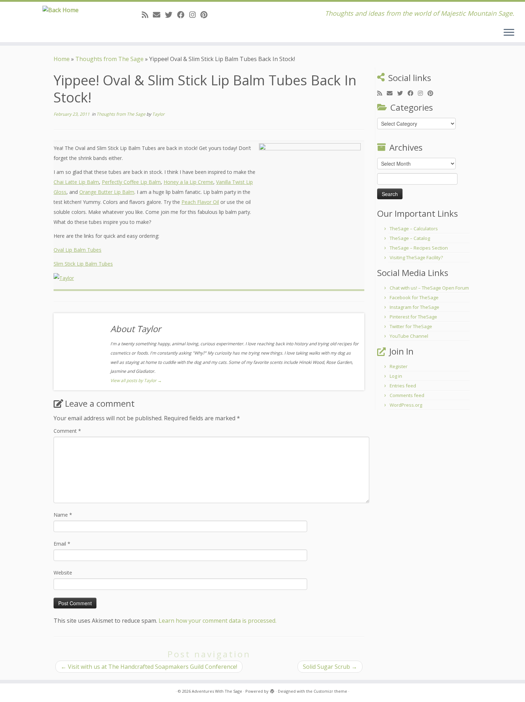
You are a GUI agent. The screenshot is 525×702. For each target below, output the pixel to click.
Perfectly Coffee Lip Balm (131, 182)
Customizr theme (330, 691)
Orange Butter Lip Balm (106, 192)
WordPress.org (406, 405)
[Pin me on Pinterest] (206, 15)
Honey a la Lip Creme (188, 182)
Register (399, 366)
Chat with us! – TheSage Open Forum (429, 288)
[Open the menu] (509, 32)
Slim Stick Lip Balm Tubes (83, 263)
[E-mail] (159, 15)
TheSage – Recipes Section (419, 248)
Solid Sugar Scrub (330, 667)
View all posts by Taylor (136, 380)
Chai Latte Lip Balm (76, 182)
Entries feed (403, 385)
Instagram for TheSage (414, 307)
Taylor (158, 114)
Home (62, 59)
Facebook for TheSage (414, 297)
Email (62, 543)
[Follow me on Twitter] (171, 15)
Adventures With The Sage (217, 691)
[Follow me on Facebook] (183, 15)
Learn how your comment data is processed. (217, 621)
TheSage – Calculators (414, 228)
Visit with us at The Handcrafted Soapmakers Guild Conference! (149, 667)
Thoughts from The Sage (109, 59)
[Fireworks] (310, 196)
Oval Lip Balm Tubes (77, 249)
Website (63, 572)
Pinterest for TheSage (413, 317)
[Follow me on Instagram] (194, 15)
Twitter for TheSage (411, 326)
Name (63, 514)
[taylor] (64, 277)
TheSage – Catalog (410, 238)
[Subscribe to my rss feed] (147, 15)
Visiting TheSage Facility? (416, 257)
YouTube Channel (409, 336)
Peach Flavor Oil (200, 202)
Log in (396, 376)
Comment (67, 430)
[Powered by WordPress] (272, 689)
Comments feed (407, 395)
